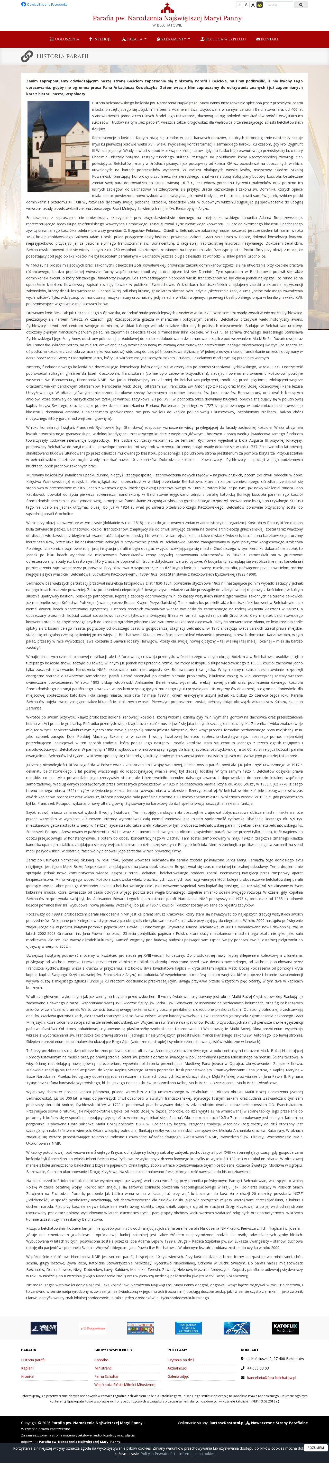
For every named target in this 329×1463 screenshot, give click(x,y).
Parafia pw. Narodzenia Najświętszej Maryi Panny (167, 21)
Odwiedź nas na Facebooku (46, 4)
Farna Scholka (106, 1376)
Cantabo (101, 1359)
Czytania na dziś (181, 1359)
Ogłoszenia (66, 39)
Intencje (101, 39)
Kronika (27, 1376)
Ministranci (103, 1368)
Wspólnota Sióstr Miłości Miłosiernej (124, 1384)
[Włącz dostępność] (259, 4)
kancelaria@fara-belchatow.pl (271, 1377)
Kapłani (27, 1368)
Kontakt (269, 39)
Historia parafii (62, 56)
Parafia (134, 39)
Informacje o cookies (197, 1453)
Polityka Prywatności (157, 1453)
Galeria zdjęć (178, 1376)
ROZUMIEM (316, 1447)
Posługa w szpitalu (225, 39)
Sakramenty (173, 39)
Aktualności (177, 1368)
